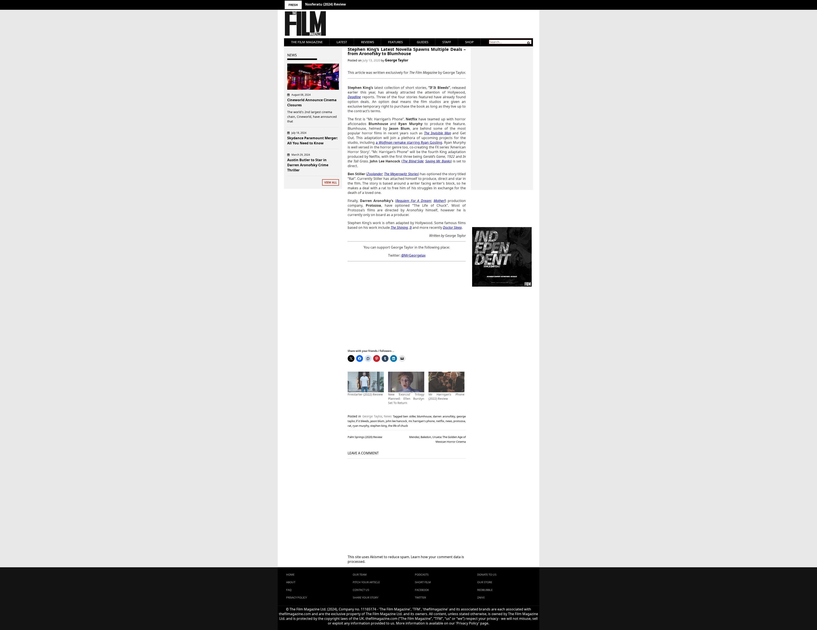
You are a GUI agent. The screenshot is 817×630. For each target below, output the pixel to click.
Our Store (484, 582)
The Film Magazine (307, 42)
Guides (422, 42)
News (388, 416)
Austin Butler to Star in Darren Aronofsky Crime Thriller (307, 165)
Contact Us (361, 590)
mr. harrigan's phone (421, 421)
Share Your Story (365, 597)
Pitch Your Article (366, 582)
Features (395, 42)
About (290, 582)
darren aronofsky (444, 416)
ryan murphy (361, 426)
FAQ (288, 590)
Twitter (420, 597)
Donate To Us (486, 574)
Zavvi (480, 597)
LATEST (342, 42)
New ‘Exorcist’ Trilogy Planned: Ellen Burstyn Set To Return (406, 398)
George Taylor (396, 60)
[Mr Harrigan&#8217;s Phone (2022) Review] (446, 382)
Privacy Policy (296, 597)
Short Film (423, 582)
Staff (446, 42)
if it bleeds (362, 421)
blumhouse (424, 416)
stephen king (378, 426)
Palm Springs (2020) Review (365, 437)
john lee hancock (396, 421)
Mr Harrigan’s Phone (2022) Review (446, 396)
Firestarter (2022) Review (365, 394)
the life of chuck (398, 426)
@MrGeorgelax (413, 255)
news (449, 421)
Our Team (360, 574)
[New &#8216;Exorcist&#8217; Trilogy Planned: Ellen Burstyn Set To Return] (406, 382)
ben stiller (409, 416)
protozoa (459, 421)
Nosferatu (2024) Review (325, 4)
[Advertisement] (407, 304)
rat (349, 426)
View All (330, 182)
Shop (469, 42)
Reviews (367, 42)
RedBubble (485, 590)
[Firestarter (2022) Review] (366, 382)
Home (290, 574)
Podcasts (421, 574)
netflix (440, 421)
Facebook (422, 590)
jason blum (377, 421)
